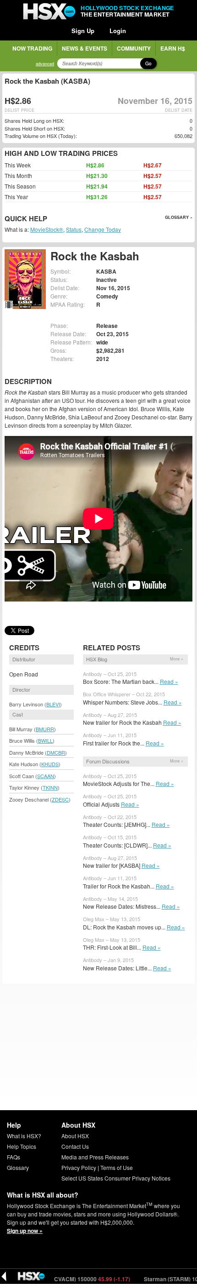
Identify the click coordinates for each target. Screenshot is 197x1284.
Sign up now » (25, 1231)
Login (117, 30)
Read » (169, 681)
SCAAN (45, 776)
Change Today (102, 229)
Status (74, 229)
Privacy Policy (78, 1167)
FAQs (13, 1157)
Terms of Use (116, 1167)
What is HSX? (24, 1136)
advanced (45, 64)
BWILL (45, 740)
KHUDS (50, 764)
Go (148, 63)
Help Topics (21, 1146)
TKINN (50, 787)
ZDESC (60, 799)
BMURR (45, 729)
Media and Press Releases (95, 1157)
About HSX (75, 1136)
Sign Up (82, 30)
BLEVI (53, 704)
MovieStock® (46, 229)
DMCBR (56, 752)
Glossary (18, 1167)
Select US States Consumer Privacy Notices (115, 1178)
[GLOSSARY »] (48, 219)
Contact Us (75, 1146)
